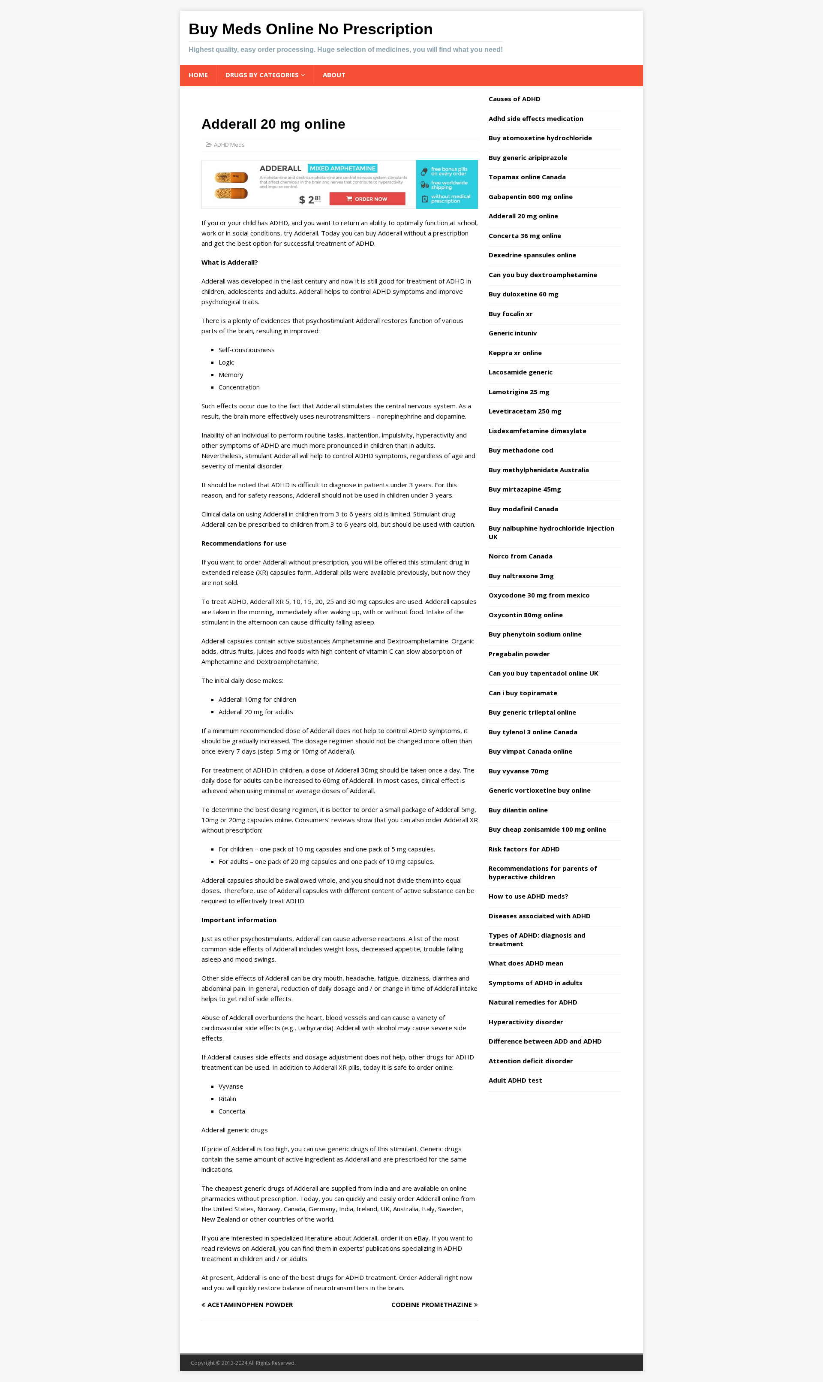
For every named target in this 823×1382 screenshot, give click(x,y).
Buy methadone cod (521, 450)
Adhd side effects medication (536, 118)
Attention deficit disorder (531, 1060)
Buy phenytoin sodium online (535, 634)
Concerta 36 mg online (525, 235)
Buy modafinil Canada (523, 508)
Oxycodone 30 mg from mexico (539, 595)
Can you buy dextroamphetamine (543, 274)
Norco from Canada (521, 556)
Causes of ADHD (515, 98)
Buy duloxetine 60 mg (524, 294)
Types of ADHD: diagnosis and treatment (537, 939)
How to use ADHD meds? (528, 896)
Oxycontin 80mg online (526, 614)
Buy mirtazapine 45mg (525, 489)
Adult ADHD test (515, 1080)
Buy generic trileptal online (532, 712)
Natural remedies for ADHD (533, 1002)
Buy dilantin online (518, 810)
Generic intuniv (513, 333)
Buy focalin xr (511, 313)
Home (198, 74)
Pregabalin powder (519, 653)
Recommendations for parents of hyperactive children (543, 872)
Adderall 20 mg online (523, 215)
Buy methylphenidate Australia (539, 469)
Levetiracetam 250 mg (525, 411)
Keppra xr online (515, 352)
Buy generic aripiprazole (528, 157)
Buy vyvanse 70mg (519, 770)
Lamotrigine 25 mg (519, 391)
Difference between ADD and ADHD (545, 1041)
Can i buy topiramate (523, 692)
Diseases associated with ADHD (540, 915)
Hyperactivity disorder (526, 1021)
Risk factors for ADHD (524, 849)
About (334, 74)
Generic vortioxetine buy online (540, 790)
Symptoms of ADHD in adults (536, 982)
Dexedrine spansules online (532, 254)
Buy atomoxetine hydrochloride (540, 137)
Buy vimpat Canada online (530, 751)
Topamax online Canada (527, 176)
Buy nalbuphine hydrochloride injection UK (551, 532)
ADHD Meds (229, 144)
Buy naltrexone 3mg (521, 575)
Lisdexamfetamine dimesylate (537, 430)
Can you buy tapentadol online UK (543, 673)
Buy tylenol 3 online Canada (533, 731)
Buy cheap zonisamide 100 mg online (547, 829)
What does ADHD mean (526, 963)
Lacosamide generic (521, 372)
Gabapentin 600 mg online (531, 196)
